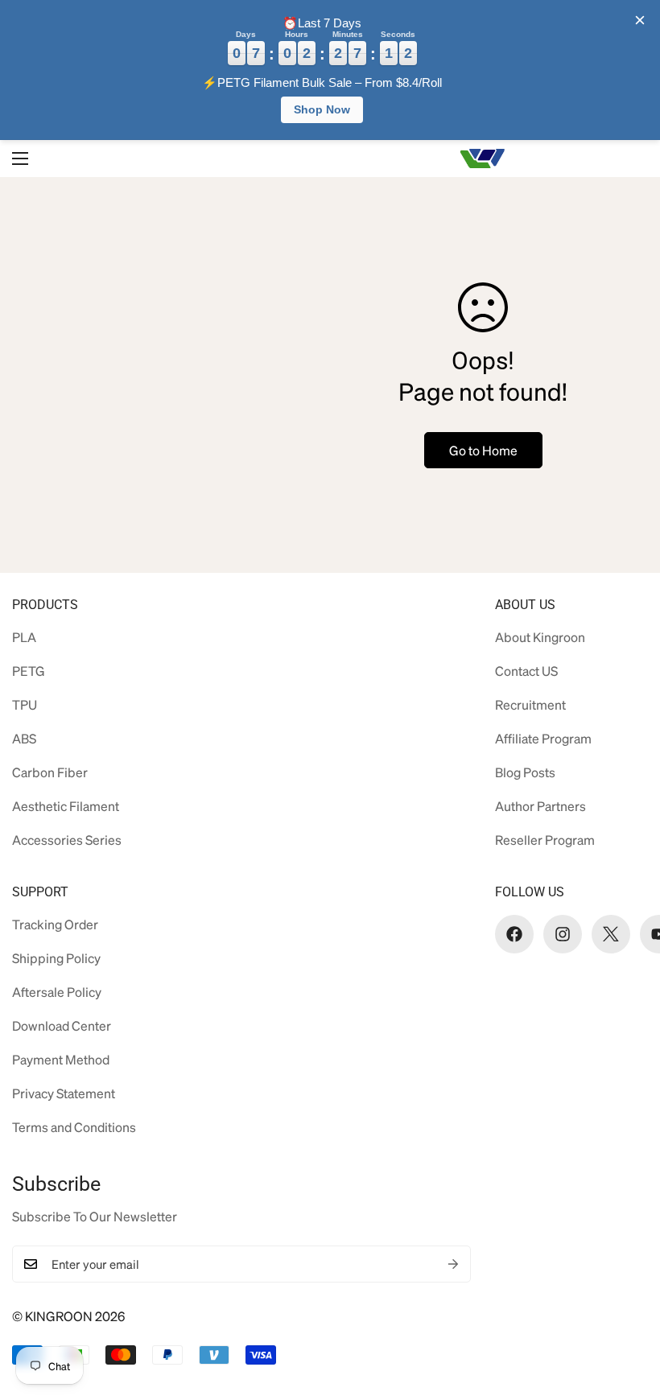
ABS (24, 738)
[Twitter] (611, 934)
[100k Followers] (562, 934)
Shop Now (322, 109)
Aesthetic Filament (65, 805)
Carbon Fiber (50, 772)
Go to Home (483, 450)
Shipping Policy (56, 957)
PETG (28, 670)
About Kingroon (540, 636)
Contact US (526, 670)
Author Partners (540, 805)
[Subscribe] (453, 1264)
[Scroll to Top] (622, 1312)
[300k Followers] (514, 934)
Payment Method (60, 1059)
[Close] (640, 20)
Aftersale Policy (56, 991)
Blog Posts (525, 772)
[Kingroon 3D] (483, 159)
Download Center (61, 1025)
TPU (24, 704)
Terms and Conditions (74, 1126)
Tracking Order (55, 924)
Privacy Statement (63, 1093)
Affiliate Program (543, 738)
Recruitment (530, 704)
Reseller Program (545, 839)
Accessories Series (67, 839)
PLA (24, 636)
